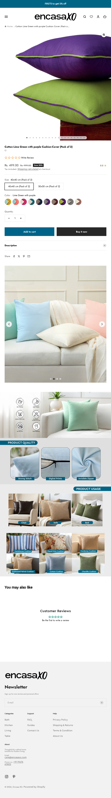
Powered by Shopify (34, 787)
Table (7, 736)
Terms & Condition (62, 730)
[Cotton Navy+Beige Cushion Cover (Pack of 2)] (39, 202)
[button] (5, 151)
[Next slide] (102, 324)
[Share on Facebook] (14, 256)
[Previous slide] (9, 324)
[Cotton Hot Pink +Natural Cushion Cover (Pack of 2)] (23, 202)
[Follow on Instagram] (7, 777)
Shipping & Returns (63, 725)
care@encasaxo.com (16, 757)
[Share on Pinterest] (23, 256)
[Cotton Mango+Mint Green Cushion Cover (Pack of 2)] (8, 202)
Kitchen (9, 725)
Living (8, 730)
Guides (31, 725)
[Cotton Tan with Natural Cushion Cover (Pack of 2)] (78, 202)
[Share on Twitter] (18, 256)
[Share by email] (28, 256)
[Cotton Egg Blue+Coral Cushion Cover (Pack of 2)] (15, 202)
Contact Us (33, 730)
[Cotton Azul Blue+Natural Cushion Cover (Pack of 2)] (31, 202)
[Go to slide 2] (54, 379)
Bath (7, 720)
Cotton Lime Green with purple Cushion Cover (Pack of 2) (42, 27)
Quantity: (9, 211)
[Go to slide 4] (60, 379)
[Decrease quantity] (9, 218)
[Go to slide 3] (57, 379)
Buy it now (81, 231)
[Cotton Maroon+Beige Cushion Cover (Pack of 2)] (54, 202)
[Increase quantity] (21, 218)
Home (10, 27)
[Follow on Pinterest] (14, 777)
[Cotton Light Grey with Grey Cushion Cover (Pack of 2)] (70, 202)
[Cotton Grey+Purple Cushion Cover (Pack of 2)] (47, 202)
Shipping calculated (27, 169)
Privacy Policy (60, 720)
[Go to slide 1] (51, 379)
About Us (58, 736)
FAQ (29, 720)
